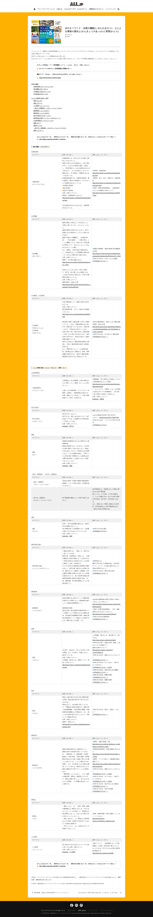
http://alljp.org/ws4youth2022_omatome (52, 139)
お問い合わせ (82, 910)
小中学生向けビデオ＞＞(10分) (102, 774)
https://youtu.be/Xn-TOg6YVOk (109, 417)
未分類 (68, 36)
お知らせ (59, 9)
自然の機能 (34, 84)
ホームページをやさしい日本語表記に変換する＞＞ (55, 68)
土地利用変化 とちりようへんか (43, 120)
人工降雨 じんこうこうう (41, 106)
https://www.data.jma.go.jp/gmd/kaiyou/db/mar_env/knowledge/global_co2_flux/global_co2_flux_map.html (106, 329)
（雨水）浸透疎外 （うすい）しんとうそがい (47, 108)
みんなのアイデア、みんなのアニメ (75, 9)
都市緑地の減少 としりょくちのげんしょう (47, 118)
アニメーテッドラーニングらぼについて (53, 910)
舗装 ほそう (37, 123)
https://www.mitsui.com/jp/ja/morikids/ (104, 640)
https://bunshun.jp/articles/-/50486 (103, 853)
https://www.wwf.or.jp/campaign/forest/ (104, 614)
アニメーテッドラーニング (46, 9)
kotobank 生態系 (98, 399)
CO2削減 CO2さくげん (40, 94)
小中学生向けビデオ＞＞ (100, 261)
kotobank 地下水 (68, 426)
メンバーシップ (110, 9)
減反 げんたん (37, 103)
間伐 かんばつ (37, 101)
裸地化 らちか (37, 125)
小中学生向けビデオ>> (99, 425)
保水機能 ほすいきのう (40, 89)
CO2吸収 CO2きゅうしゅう (42, 91)
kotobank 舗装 (67, 466)
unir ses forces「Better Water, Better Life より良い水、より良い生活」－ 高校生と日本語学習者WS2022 (100, 892)
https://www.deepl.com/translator (50, 78)
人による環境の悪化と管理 (39, 98)
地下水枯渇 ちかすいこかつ (42, 115)
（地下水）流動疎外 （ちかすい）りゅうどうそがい (49, 128)
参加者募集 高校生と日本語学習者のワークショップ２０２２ (51, 892)
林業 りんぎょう (38, 130)
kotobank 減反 (67, 536)
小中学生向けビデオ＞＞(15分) (102, 667)
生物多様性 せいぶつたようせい (43, 86)
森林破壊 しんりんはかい (41, 110)
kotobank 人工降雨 (68, 852)
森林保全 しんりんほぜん (41, 113)
